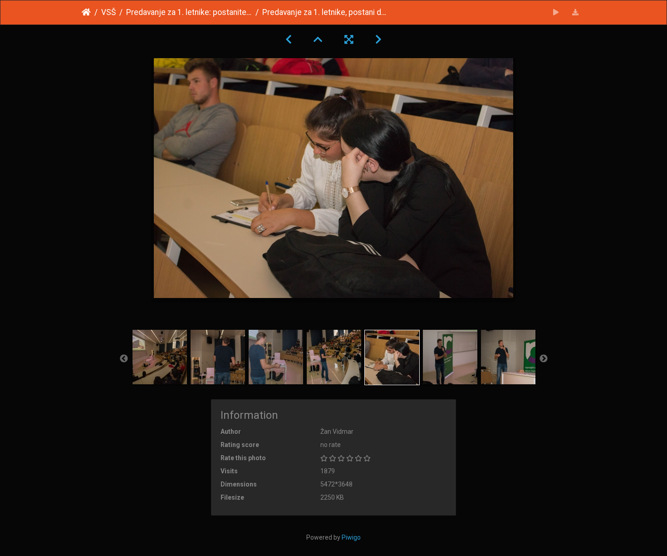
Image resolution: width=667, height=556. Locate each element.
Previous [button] (123, 358)
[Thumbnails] (318, 39)
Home (86, 12)
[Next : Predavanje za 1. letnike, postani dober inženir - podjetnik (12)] (378, 39)
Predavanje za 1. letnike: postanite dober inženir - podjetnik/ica (189, 12)
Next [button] (543, 358)
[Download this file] (575, 12)
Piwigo (351, 537)
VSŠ (108, 12)
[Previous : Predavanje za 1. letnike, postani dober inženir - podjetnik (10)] (289, 39)
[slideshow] (556, 12)
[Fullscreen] (349, 39)
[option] (160, 357)
